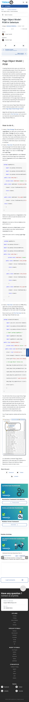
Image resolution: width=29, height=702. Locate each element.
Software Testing (14, 666)
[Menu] (26, 2)
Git (14, 644)
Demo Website (14, 620)
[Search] (23, 2)
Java (14, 675)
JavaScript (14, 660)
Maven (14, 673)
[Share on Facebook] (5, 45)
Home (2, 9)
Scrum (14, 641)
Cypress (14, 654)
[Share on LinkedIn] (23, 45)
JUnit (14, 671)
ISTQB (14, 639)
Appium (14, 669)
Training (14, 618)
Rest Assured (14, 633)
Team (14, 622)
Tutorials (14, 615)
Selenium (15, 630)
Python (14, 658)
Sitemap (14, 624)
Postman (15, 635)
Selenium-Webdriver (11, 9)
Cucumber (14, 637)
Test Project (14, 650)
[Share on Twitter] (14, 45)
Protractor (14, 656)
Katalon (14, 652)
